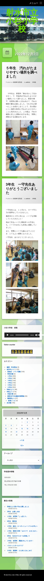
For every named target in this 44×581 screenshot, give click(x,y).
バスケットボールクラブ (15, 545)
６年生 (9, 387)
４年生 (9, 383)
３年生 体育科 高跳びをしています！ (20, 541)
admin (28, 82)
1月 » (22, 445)
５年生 (34, 82)
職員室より (11, 398)
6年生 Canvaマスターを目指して (18, 536)
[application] (22, 335)
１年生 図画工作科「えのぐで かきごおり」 (22, 531)
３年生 (34, 198)
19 (6, 432)
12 (6, 428)
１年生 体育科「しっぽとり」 (17, 516)
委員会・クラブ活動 (14, 372)
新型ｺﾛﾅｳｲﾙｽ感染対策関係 (15, 396)
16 (27, 428)
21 (16, 432)
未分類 (9, 403)
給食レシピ (12, 400)
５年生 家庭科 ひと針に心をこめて (19, 550)
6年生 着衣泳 (12, 521)
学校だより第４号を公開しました (18, 506)
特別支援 (10, 374)
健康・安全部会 (12, 367)
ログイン (7, 38)
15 (22, 428)
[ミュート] (36, 335)
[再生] (7, 335)
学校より (10, 392)
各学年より (10, 369)
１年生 (9, 376)
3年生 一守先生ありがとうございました (22, 188)
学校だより (10, 389)
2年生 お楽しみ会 (13, 511)
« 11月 (22, 440)
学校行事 (10, 394)
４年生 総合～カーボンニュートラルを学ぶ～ (22, 526)
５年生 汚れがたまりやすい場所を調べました (21, 72)
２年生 (9, 378)
